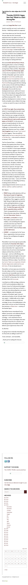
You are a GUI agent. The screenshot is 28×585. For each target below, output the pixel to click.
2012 (7, 541)
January (8, 527)
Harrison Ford (10, 79)
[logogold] (11, 2)
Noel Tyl (11, 275)
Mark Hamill (5, 83)
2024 (7, 497)
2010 (7, 545)
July (7, 516)
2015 (7, 536)
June (8, 517)
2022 (7, 501)
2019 (7, 528)
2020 (7, 505)
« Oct (5, 570)
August (8, 514)
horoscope (15, 279)
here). (21, 187)
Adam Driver (20, 79)
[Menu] (24, 2)
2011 (7, 543)
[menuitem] (24, 2)
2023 (7, 499)
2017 (7, 532)
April (8, 521)
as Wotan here (13, 306)
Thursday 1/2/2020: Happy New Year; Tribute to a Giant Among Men (16, 17)
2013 (7, 539)
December (9, 506)
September (9, 512)
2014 (7, 538)
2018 (7, 530)
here (5, 187)
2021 (7, 503)
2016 (7, 534)
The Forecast (18, 21)
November (9, 508)
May (8, 519)
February (9, 525)
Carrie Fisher (11, 77)
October (9, 510)
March (8, 523)
